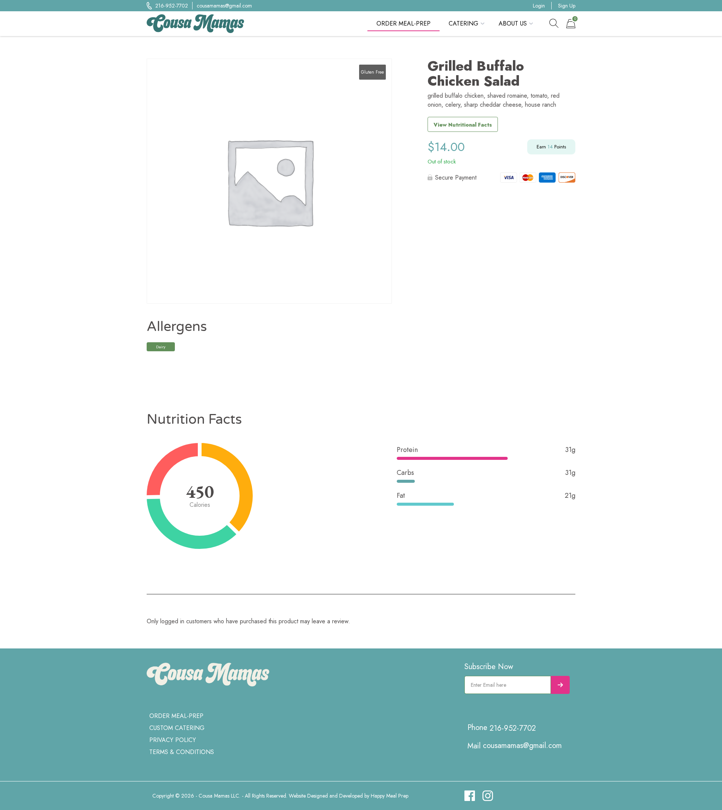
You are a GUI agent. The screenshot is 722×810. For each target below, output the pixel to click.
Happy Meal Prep (389, 795)
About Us (513, 23)
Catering (463, 23)
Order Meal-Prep (403, 23)
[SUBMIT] (560, 685)
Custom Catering (177, 728)
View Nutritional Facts (463, 124)
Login (539, 5)
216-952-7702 (171, 5)
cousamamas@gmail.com (224, 5)
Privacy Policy (172, 740)
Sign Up (566, 5)
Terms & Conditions (181, 752)
